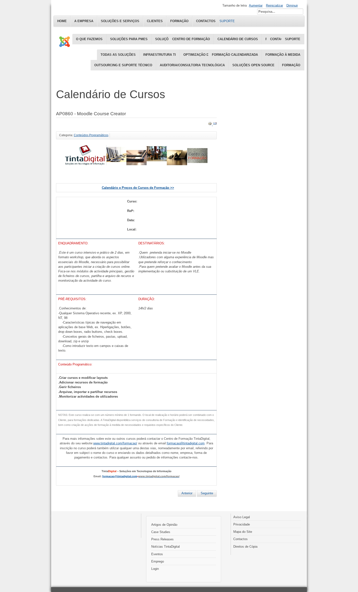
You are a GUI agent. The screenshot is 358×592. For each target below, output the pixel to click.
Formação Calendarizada (235, 55)
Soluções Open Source (253, 65)
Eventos (157, 554)
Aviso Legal (241, 517)
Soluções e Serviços (120, 21)
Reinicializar (274, 5)
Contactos (240, 539)
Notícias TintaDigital (165, 546)
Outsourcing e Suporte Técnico (123, 65)
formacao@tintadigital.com (119, 476)
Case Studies (160, 532)
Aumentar (256, 5)
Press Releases (162, 539)
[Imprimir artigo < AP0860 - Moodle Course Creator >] (210, 124)
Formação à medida (282, 55)
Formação (291, 65)
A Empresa (83, 21)
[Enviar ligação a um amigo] (215, 124)
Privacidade (241, 524)
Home (62, 21)
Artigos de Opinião (164, 524)
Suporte (292, 39)
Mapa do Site (242, 532)
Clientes (155, 21)
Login (155, 569)
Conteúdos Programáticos (91, 135)
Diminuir (292, 5)
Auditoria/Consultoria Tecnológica (192, 65)
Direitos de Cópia (245, 546)
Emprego (157, 561)
